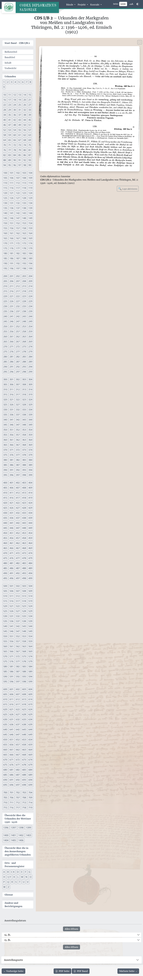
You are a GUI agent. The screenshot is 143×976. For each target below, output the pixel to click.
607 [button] (18, 694)
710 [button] (5, 802)
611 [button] (11, 699)
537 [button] (18, 621)
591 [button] (11, 676)
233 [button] (24, 306)
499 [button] (30, 578)
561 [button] (11, 646)
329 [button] (30, 404)
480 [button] (5, 563)
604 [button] (30, 689)
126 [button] (11, 198)
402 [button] (18, 482)
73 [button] (19, 145)
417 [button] (18, 497)
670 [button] (5, 759)
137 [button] (18, 208)
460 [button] (5, 543)
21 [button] (29, 99)
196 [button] (11, 268)
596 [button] (11, 681)
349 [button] (30, 424)
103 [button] (24, 172)
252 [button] (18, 326)
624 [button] (30, 709)
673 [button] (24, 759)
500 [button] (5, 586)
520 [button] (5, 606)
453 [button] (24, 533)
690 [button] (5, 779)
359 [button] (30, 434)
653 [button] (24, 739)
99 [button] (29, 165)
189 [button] (30, 258)
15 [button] (29, 94)
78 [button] (14, 150)
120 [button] (5, 193)
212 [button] (18, 286)
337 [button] (18, 414)
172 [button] (18, 243)
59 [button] (9, 135)
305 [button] (5, 384)
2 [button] (7, 82)
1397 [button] (13, 827)
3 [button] (11, 82)
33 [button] (29, 109)
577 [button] (18, 661)
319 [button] (30, 394)
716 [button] (11, 807)
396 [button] (11, 475)
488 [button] (24, 568)
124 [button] (30, 193)
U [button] (24, 881)
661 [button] (11, 749)
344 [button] (30, 419)
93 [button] (29, 160)
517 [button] (18, 601)
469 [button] (30, 548)
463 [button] (24, 543)
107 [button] (18, 177)
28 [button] (4, 109)
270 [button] (5, 346)
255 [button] (5, 331)
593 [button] (24, 676)
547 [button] (18, 631)
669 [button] (30, 754)
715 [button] (5, 807)
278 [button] (24, 351)
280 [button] (5, 356)
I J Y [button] (9, 876)
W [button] (4, 887)
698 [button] (24, 784)
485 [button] (5, 568)
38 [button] (24, 114)
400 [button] (5, 482)
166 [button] (11, 238)
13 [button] (19, 94)
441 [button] (11, 522)
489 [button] (30, 568)
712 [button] (18, 802)
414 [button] (30, 492)
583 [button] (24, 666)
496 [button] (11, 578)
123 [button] (24, 193)
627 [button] (18, 714)
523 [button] (24, 606)
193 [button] (24, 263)
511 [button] (11, 596)
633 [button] (24, 719)
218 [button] (24, 291)
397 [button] (18, 475)
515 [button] (5, 601)
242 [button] (18, 316)
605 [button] (5, 694)
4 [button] (15, 82)
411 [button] (11, 492)
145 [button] (5, 218)
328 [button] (24, 404)
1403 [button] (28, 835)
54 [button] (14, 130)
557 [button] (18, 641)
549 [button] (30, 631)
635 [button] (5, 724)
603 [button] (24, 689)
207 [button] (18, 281)
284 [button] (30, 356)
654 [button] (30, 739)
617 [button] (18, 704)
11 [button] (9, 94)
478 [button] (24, 558)
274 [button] (30, 346)
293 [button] (24, 366)
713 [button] (24, 802)
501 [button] (11, 586)
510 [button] (5, 596)
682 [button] (18, 769)
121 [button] (11, 193)
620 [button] (5, 709)
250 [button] (5, 326)
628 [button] (24, 714)
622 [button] (18, 709)
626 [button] (11, 714)
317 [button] (18, 394)
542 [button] (18, 626)
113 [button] (24, 182)
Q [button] (8, 881)
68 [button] (24, 140)
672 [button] (18, 759)
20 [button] (24, 99)
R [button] (12, 881)
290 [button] (5, 366)
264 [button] (30, 336)
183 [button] (24, 253)
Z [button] (8, 887)
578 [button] (24, 661)
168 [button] (24, 238)
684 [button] (30, 769)
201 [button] (11, 276)
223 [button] (24, 296)
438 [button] (24, 517)
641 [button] (11, 729)
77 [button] (9, 150)
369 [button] (30, 444)
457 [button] (18, 538)
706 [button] (11, 797)
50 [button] (24, 124)
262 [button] (18, 336)
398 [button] (24, 475)
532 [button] (18, 616)
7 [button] (26, 82)
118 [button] (24, 187)
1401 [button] (13, 835)
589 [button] (30, 671)
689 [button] (30, 774)
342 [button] (18, 419)
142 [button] (18, 213)
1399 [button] (28, 827)
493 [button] (24, 573)
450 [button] (5, 533)
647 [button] (18, 734)
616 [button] (11, 704)
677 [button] (18, 764)
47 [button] (9, 124)
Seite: (116, 4)
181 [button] (11, 253)
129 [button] (30, 198)
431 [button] (11, 512)
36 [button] (14, 114)
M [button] (22, 876)
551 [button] (11, 636)
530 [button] (5, 616)
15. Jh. (7, 940)
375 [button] (5, 454)
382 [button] (18, 459)
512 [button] (18, 596)
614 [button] (30, 699)
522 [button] (18, 606)
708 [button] (24, 797)
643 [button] (24, 729)
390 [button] (5, 470)
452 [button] (18, 533)
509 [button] (30, 591)
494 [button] (30, 573)
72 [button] (14, 145)
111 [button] (11, 182)
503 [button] (24, 586)
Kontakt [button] (95, 4)
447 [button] (18, 528)
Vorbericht (10, 68)
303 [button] (24, 379)
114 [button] (30, 182)
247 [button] (18, 321)
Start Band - (17, 43)
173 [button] (24, 243)
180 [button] (5, 253)
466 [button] (11, 548)
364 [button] (30, 439)
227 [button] (18, 301)
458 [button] (24, 538)
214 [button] (30, 286)
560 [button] (5, 646)
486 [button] (11, 568)
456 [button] (11, 538)
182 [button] (18, 253)
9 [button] (4, 87)
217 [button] (18, 291)
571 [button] (11, 656)
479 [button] (30, 558)
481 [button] (11, 563)
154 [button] (30, 223)
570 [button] (5, 656)
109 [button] (30, 177)
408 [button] (24, 487)
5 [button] (19, 82)
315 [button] (5, 394)
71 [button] (9, 145)
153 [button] (24, 223)
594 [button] (30, 676)
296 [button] (11, 371)
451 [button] (11, 533)
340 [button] (5, 419)
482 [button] (18, 563)
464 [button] (30, 543)
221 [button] (11, 296)
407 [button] (18, 487)
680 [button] (5, 769)
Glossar (9, 894)
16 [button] (4, 99)
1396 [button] (5, 827)
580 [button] (5, 666)
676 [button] (11, 764)
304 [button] (30, 379)
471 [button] (11, 553)
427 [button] (18, 507)
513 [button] (24, 596)
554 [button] (30, 636)
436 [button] (11, 517)
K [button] (14, 876)
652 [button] (18, 739)
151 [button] (11, 223)
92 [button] (24, 160)
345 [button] (5, 424)
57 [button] (29, 130)
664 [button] (30, 749)
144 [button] (30, 213)
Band (82, 971)
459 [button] (30, 538)
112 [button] (18, 182)
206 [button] (11, 281)
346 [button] (11, 424)
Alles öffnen (71, 929)
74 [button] (24, 145)
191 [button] (11, 263)
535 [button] (5, 621)
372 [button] (18, 449)
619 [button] (30, 704)
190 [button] (5, 263)
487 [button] (18, 568)
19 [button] (19, 99)
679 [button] (30, 764)
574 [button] (30, 656)
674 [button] (30, 759)
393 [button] (24, 470)
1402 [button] (20, 835)
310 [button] (5, 389)
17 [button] (9, 99)
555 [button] (5, 641)
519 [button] (30, 601)
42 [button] (14, 119)
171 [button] (11, 243)
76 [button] (4, 150)
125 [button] (5, 198)
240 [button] (5, 316)
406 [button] (11, 487)
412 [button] (18, 492)
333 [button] (24, 409)
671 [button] (11, 759)
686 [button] (11, 774)
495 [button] (5, 578)
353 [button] (24, 429)
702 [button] (18, 792)
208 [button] (24, 281)
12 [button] (14, 94)
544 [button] (30, 626)
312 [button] (18, 389)
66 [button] (14, 140)
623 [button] (24, 709)
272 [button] (18, 346)
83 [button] (9, 155)
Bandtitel (10, 57)
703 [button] (24, 792)
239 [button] (30, 311)
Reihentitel (11, 51)
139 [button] (30, 208)
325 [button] (5, 404)
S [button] (16, 881)
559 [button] (30, 641)
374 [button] (30, 449)
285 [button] (5, 361)
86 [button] (24, 155)
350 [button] (5, 429)
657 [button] (18, 744)
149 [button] (30, 218)
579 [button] (30, 661)
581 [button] (11, 666)
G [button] (29, 871)
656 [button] (11, 744)
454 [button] (30, 533)
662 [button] (18, 749)
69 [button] (29, 140)
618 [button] (24, 704)
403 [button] (24, 482)
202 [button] (18, 276)
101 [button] (11, 172)
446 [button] (11, 528)
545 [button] (5, 631)
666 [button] (11, 754)
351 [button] (11, 429)
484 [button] (30, 563)
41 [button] (9, 119)
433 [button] (24, 512)
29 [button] (9, 109)
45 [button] (29, 119)
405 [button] (5, 487)
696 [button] (11, 784)
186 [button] (11, 258)
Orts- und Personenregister (14, 865)
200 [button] (5, 276)
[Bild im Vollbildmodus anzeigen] (139, 42)
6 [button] (22, 82)
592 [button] (18, 676)
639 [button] (30, 724)
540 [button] (5, 626)
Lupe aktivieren (127, 188)
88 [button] (4, 160)
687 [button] (18, 774)
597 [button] (18, 681)
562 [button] (18, 646)
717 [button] (18, 807)
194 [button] (30, 263)
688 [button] (24, 774)
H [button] (4, 876)
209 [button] (30, 281)
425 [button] (5, 507)
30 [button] (14, 109)
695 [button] (5, 784)
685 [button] (5, 774)
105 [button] (5, 177)
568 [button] (24, 651)
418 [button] (24, 497)
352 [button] (18, 429)
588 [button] (24, 671)
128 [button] (24, 198)
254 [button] (30, 326)
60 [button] (14, 135)
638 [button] (24, 724)
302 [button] (18, 379)
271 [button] (11, 346)
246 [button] (11, 321)
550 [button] (5, 636)
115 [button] (5, 187)
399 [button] (30, 475)
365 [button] (5, 444)
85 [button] (19, 155)
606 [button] (11, 694)
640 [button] (5, 729)
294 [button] (30, 366)
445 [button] (5, 528)
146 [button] (11, 218)
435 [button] (5, 517)
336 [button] (11, 414)
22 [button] (4, 104)
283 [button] (24, 356)
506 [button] (11, 591)
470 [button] (5, 553)
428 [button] (24, 507)
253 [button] (24, 326)
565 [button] (5, 651)
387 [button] (18, 464)
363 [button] (24, 439)
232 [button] (18, 306)
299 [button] (30, 371)
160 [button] (5, 233)
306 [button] (11, 384)
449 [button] (30, 528)
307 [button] (18, 384)
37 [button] (19, 114)
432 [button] (18, 512)
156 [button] (11, 228)
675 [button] (5, 764)
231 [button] (11, 306)
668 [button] (24, 754)
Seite (64, 971)
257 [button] (18, 331)
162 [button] (18, 233)
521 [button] (11, 606)
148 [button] (24, 218)
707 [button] (18, 797)
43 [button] (19, 119)
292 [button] (18, 366)
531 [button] (11, 616)
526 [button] (11, 611)
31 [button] (19, 109)
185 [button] (5, 258)
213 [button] (24, 286)
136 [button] (11, 208)
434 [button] (30, 512)
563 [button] (24, 646)
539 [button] (30, 621)
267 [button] (18, 341)
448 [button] (24, 528)
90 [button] (14, 160)
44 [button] (24, 119)
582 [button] (18, 666)
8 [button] (30, 82)
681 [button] (11, 769)
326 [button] (11, 404)
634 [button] (30, 719)
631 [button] (11, 719)
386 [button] (11, 464)
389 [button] (30, 464)
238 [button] (24, 311)
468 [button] (24, 548)
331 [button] (11, 409)
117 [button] (18, 187)
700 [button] (5, 792)
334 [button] (30, 409)
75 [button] (29, 145)
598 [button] (24, 681)
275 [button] (5, 351)
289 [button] (30, 361)
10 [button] (4, 94)
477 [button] (18, 558)
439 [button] (30, 517)
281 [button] (11, 356)
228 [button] (24, 301)
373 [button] (24, 449)
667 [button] (18, 754)
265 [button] (5, 341)
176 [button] (11, 248)
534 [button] (30, 616)
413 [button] (24, 492)
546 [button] (11, 631)
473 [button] (24, 553)
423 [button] (24, 502)
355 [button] (5, 434)
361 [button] (11, 439)
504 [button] (30, 586)
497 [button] (18, 578)
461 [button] (11, 543)
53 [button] (9, 130)
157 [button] (18, 228)
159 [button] (30, 228)
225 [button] (5, 301)
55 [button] (19, 130)
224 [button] (30, 296)
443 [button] (24, 522)
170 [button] (5, 243)
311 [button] (11, 389)
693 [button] (24, 779)
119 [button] (30, 187)
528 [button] (24, 611)
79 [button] (19, 150)
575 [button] (5, 661)
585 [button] (5, 671)
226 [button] (11, 301)
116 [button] (11, 187)
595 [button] (5, 681)
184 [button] (30, 253)
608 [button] (24, 694)
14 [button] (24, 94)
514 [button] (30, 596)
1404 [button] (5, 840)
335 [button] (5, 414)
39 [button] (29, 114)
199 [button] (30, 268)
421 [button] (11, 502)
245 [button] (5, 321)
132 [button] (18, 203)
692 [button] (18, 779)
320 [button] (5, 399)
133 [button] (24, 203)
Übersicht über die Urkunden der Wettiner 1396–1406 (18, 818)
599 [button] (30, 681)
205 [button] (5, 281)
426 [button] (11, 507)
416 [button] (11, 497)
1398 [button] (20, 827)
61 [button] (19, 135)
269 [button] (30, 341)
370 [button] (5, 449)
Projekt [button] (82, 4)
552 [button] (18, 636)
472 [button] (18, 553)
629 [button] (30, 714)
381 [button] (11, 459)
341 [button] (11, 419)
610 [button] (5, 699)
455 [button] (5, 538)
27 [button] (29, 104)
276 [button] (11, 351)
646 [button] (11, 734)
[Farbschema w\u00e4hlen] (137, 4)
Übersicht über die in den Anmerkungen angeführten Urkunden (18, 851)
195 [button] (5, 268)
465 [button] (5, 548)
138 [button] (24, 208)
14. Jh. (7, 934)
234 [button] (30, 306)
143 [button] (24, 213)
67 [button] (19, 140)
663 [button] (24, 749)
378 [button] (24, 454)
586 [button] (11, 671)
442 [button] (18, 522)
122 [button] (18, 193)
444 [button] (30, 522)
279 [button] (30, 351)
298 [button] (24, 371)
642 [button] (18, 729)
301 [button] (11, 379)
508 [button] (24, 591)
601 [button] (11, 689)
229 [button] (30, 301)
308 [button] (24, 384)
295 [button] (5, 371)
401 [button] (11, 482)
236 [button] (11, 311)
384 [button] (30, 459)
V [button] (27, 881)
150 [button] (5, 223)
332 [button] (18, 409)
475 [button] (5, 558)
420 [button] (5, 502)
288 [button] (24, 361)
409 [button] (30, 487)
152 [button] (18, 223)
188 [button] (24, 258)
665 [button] (5, 754)
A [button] (4, 871)
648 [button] (24, 734)
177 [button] (18, 248)
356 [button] (11, 434)
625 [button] (5, 714)
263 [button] (24, 336)
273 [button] (24, 346)
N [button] (26, 876)
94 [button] (4, 165)
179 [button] (30, 248)
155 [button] (5, 228)
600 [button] (5, 689)
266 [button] (11, 341)
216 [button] (11, 291)
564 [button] (30, 646)
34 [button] (4, 114)
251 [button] (11, 326)
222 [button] (18, 296)
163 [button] (24, 233)
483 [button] (24, 563)
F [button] (25, 871)
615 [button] (5, 704)
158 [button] (24, 228)
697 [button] (18, 784)
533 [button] (24, 616)
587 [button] (18, 671)
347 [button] (18, 424)
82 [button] (4, 155)
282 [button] (18, 356)
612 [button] (18, 699)
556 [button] (11, 641)
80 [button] (24, 150)
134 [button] (30, 203)
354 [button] (30, 429)
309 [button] (30, 384)
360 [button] (5, 439)
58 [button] (4, 135)
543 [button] (24, 626)
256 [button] (11, 331)
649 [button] (30, 734)
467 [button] (18, 548)
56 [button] (24, 130)
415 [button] (5, 497)
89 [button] (9, 160)
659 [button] (30, 744)
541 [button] (11, 626)
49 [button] (19, 124)
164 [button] (30, 233)
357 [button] (18, 434)
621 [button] (11, 709)
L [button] (18, 876)
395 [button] (5, 475)
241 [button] (11, 316)
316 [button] (11, 394)
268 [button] (24, 341)
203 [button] (24, 276)
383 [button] (24, 459)
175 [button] (5, 248)
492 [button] (18, 573)
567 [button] (18, 651)
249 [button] (30, 321)
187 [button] (18, 258)
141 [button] (11, 213)
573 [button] (24, 656)
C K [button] (13, 871)
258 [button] (24, 331)
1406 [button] (20, 840)
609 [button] (30, 694)
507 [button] (18, 591)
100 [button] (5, 172)
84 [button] (14, 155)
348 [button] (24, 424)
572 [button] (18, 656)
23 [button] (9, 104)
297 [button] (18, 371)
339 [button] (30, 414)
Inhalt (8, 62)
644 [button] (30, 729)
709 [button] (30, 797)
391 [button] (11, 470)
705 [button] (5, 797)
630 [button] (5, 719)
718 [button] (24, 807)
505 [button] (5, 591)
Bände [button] (70, 4)
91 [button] (19, 160)
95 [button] (9, 165)
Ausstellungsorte (13, 960)
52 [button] (4, 130)
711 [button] (11, 802)
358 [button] (24, 434)
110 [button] (5, 182)
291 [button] (11, 366)
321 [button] (11, 399)
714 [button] (30, 802)
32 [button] (24, 109)
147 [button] (18, 218)
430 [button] (5, 512)
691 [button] (11, 779)
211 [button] (11, 286)
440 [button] (5, 522)
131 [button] (11, 203)
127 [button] (18, 198)
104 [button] (30, 172)
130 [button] (5, 203)
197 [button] (18, 268)
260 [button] (5, 336)
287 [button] (18, 361)
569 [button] (30, 651)
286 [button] (11, 361)
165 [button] (5, 238)
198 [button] (24, 268)
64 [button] (4, 140)
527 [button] (18, 611)
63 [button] (29, 135)
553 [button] (24, 636)
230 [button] (5, 306)
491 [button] (11, 573)
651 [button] (11, 739)
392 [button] (18, 470)
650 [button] (5, 739)
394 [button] (30, 470)
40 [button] (4, 119)
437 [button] (18, 517)
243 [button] (24, 316)
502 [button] (18, 586)
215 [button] (5, 291)
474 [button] (30, 553)
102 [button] (18, 172)
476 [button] (11, 558)
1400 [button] (5, 835)
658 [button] (24, 744)
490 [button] (5, 573)
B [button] (8, 871)
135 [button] (5, 208)
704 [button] (30, 792)
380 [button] (5, 459)
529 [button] (30, 611)
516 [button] (11, 601)
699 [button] (30, 784)
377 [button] (18, 454)
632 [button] (18, 719)
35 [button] (9, 114)
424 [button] (30, 502)
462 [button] (18, 543)
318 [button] (24, 394)
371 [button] (11, 449)
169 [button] (30, 238)
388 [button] (24, 464)
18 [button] (14, 99)
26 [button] (24, 104)
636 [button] (11, 724)
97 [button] (19, 165)
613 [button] (24, 699)
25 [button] (19, 104)
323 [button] (24, 399)
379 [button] (30, 454)
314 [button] (30, 389)
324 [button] (30, 399)
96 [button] (14, 165)
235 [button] (5, 311)
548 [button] (24, 631)
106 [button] (11, 177)
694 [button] (30, 779)
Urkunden (10, 76)
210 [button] (5, 286)
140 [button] (5, 213)
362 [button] (18, 439)
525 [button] (5, 611)
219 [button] (30, 291)
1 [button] (4, 82)
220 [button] (5, 296)
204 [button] (30, 276)
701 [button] (11, 792)
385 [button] (5, 464)
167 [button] (18, 238)
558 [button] (24, 641)
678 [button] (24, 764)
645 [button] (5, 734)
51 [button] (29, 124)
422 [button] (18, 502)
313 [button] (24, 389)
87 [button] (29, 155)
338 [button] (24, 414)
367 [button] (18, 444)
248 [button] (24, 321)
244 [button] (30, 316)
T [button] (19, 881)
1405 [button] (13, 840)
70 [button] (4, 145)
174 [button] (30, 243)
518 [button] (24, 601)
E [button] (21, 871)
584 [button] (30, 666)
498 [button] (24, 578)
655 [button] (5, 744)
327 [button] (18, 404)
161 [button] (11, 233)
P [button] (4, 881)
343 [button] (24, 419)
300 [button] (5, 379)
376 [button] (11, 454)
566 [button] (11, 651)
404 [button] (30, 482)
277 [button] (18, 351)
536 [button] (11, 621)
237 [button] (18, 311)
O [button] (30, 876)
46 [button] (4, 124)
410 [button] (5, 492)
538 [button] (24, 621)
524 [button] (30, 606)
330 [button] (5, 409)
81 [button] (29, 150)
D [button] (18, 871)
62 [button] (24, 135)
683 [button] (24, 769)
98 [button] (24, 165)
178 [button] (24, 248)
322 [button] (18, 399)
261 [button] (11, 336)
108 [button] (24, 177)
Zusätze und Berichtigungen (13, 905)
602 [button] (18, 689)
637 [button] (18, 724)
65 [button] (9, 140)
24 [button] (14, 104)
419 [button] (30, 497)
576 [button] (11, 661)
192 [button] (18, 263)
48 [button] (14, 124)
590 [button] (5, 676)
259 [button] (30, 331)
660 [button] (5, 749)
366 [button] (11, 444)
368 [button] (24, 444)
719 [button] (30, 807)
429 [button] (30, 507)
